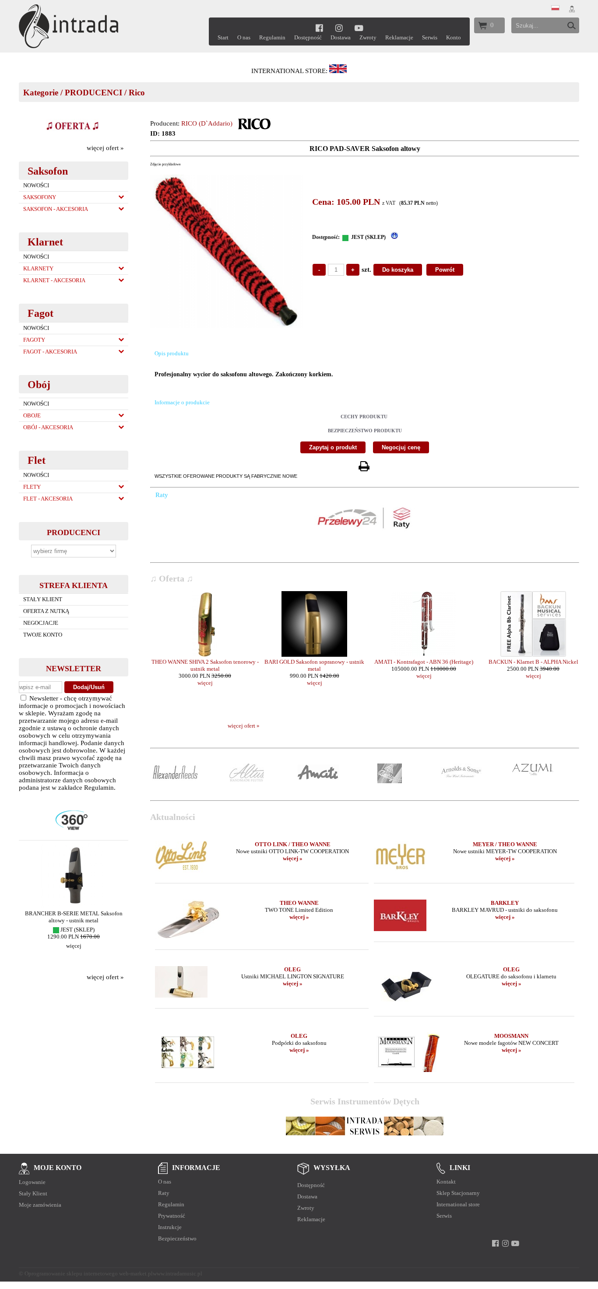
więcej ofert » (105, 147)
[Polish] (555, 8)
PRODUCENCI (93, 92)
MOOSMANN (511, 1036)
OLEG (292, 969)
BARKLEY (505, 903)
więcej (71, 945)
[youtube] (359, 28)
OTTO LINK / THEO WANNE (293, 844)
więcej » (293, 858)
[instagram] (339, 28)
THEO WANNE (299, 903)
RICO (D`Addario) (206, 123)
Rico (137, 92)
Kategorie (40, 92)
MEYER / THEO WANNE (505, 844)
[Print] (363, 467)
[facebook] (319, 28)
